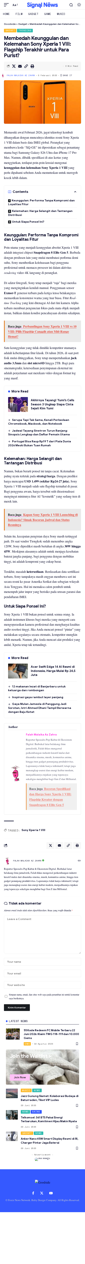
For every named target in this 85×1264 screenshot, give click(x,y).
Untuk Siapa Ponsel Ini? (28, 221)
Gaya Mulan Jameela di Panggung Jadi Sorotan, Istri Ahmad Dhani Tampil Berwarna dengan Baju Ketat (39, 707)
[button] (7, 4)
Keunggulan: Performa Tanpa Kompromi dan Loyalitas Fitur (41, 202)
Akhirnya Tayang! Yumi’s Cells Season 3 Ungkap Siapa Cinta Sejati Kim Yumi (52, 404)
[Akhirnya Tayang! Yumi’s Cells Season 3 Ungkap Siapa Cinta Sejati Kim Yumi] (18, 404)
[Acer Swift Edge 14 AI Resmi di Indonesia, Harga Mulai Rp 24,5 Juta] (18, 671)
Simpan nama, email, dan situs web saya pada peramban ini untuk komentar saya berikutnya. (44, 996)
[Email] (20, 66)
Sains (36, 1111)
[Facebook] (33, 1193)
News (37, 1090)
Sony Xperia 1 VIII (33, 830)
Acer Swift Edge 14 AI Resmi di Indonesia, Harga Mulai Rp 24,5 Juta (53, 671)
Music (26, 1090)
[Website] (79, 860)
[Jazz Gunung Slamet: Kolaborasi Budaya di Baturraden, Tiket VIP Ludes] (12, 1093)
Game (27, 1043)
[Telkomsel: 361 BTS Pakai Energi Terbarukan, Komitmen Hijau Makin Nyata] (12, 1115)
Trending (25, 30)
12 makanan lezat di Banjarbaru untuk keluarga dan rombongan (37, 688)
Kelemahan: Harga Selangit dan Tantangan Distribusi (40, 212)
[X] (41, 1193)
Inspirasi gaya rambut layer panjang (37, 697)
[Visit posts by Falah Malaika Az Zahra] (7, 860)
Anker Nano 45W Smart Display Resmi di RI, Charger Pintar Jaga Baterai (49, 1140)
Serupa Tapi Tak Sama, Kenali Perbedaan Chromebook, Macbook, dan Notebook (38, 422)
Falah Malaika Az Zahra (21, 75)
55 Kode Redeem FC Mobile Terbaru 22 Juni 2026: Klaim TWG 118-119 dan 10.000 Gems (51, 1034)
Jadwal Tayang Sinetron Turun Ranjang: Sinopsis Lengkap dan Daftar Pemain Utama (39, 432)
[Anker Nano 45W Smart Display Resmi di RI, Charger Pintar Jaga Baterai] (12, 1136)
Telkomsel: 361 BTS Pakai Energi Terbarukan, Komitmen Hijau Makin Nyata (49, 1119)
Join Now (20, 1077)
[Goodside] (42, 5)
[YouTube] (51, 1193)
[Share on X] (14, 66)
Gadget (10, 30)
